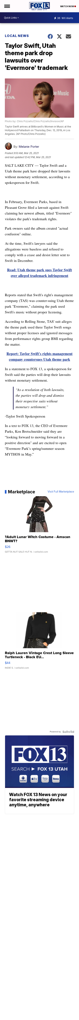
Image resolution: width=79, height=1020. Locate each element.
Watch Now (67, 6)
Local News (17, 36)
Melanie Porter (29, 147)
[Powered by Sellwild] (68, 731)
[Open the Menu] (7, 6)
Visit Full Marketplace (61, 491)
